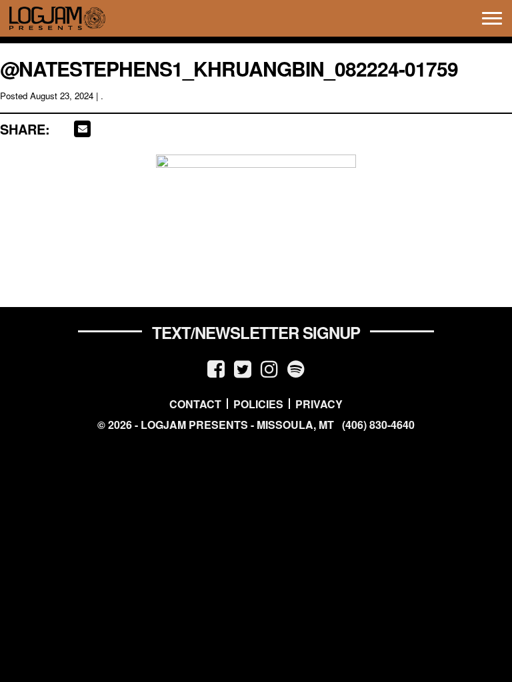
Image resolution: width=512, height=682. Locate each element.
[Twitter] (243, 368)
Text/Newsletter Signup (256, 332)
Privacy (319, 403)
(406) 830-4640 (378, 425)
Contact (195, 403)
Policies (258, 403)
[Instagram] (269, 368)
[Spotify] (296, 368)
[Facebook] (216, 368)
